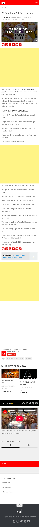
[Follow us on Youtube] (36, 403)
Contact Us (7, 487)
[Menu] (36, 2)
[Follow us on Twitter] (30, 403)
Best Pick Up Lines (12, 358)
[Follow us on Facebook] (23, 403)
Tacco (22, 358)
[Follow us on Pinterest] (33, 403)
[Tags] (29, 445)
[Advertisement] (19, 67)
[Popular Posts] (11, 445)
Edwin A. (7, 17)
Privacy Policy (8, 492)
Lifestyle (6, 7)
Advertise (6, 482)
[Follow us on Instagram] (27, 403)
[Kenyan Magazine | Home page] (4, 2)
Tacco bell (28, 358)
